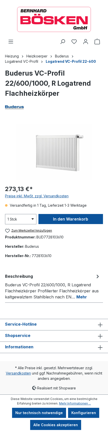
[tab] (52, 286)
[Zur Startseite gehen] (54, 19)
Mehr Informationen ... (75, 403)
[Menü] (11, 41)
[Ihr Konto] (85, 41)
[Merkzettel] (74, 41)
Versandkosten (18, 373)
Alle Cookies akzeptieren (55, 425)
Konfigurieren (83, 413)
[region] (54, 152)
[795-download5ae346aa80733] (54, 152)
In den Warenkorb (70, 219)
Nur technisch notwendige (39, 413)
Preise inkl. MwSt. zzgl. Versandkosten (37, 196)
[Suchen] (62, 41)
